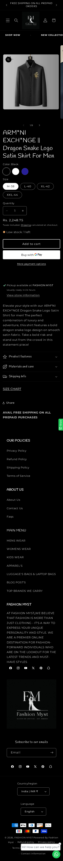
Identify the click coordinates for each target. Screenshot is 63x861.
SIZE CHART (12, 389)
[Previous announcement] (6, 5)
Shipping (26, 225)
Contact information (33, 853)
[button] (8, 20)
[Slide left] (23, 125)
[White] (15, 171)
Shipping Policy (18, 467)
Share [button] (10, 402)
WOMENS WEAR (19, 549)
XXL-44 (12, 194)
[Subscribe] (52, 752)
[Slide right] (39, 125)
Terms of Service (18, 475)
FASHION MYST (23, 837)
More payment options (31, 264)
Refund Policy (17, 459)
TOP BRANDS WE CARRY (25, 590)
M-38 (10, 186)
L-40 (27, 186)
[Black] (6, 171)
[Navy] (25, 171)
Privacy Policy (17, 450)
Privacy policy (46, 842)
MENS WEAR (16, 540)
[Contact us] (56, 854)
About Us (13, 499)
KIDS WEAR (15, 557)
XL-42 (45, 186)
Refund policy (25, 842)
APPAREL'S (15, 565)
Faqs (10, 516)
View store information (23, 295)
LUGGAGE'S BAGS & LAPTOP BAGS (31, 574)
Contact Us (15, 508)
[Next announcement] (56, 5)
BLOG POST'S (16, 582)
